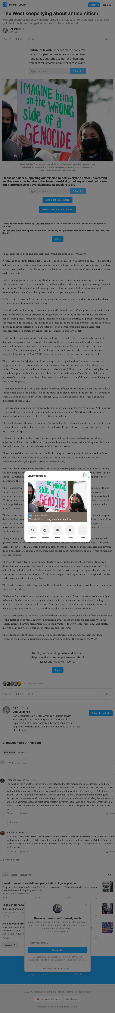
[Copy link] (32, 530)
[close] (86, 475)
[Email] (57, 530)
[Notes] (70, 530)
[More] (82, 530)
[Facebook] (45, 530)
